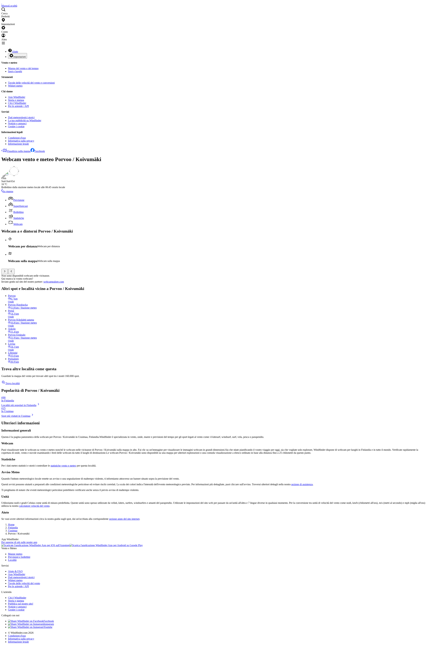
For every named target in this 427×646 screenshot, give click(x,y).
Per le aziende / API (18, 106)
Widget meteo (15, 85)
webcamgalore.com (53, 281)
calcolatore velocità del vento (34, 505)
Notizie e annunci (17, 123)
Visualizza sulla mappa (19, 151)
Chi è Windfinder (17, 103)
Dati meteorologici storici (21, 117)
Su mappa (8, 191)
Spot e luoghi (15, 71)
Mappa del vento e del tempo (23, 68)
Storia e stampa (16, 100)
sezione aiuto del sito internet (124, 518)
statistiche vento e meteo (63, 465)
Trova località (12, 383)
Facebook (40, 151)
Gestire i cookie (16, 126)
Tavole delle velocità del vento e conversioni (31, 82)
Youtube (48, 627)
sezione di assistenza (302, 484)
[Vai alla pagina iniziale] (1, 2)
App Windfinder (16, 97)
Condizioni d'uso (17, 137)
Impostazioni (19, 57)
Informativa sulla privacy (21, 140)
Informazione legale (18, 143)
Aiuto (15, 51)
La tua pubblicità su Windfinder (24, 120)
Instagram (49, 624)
